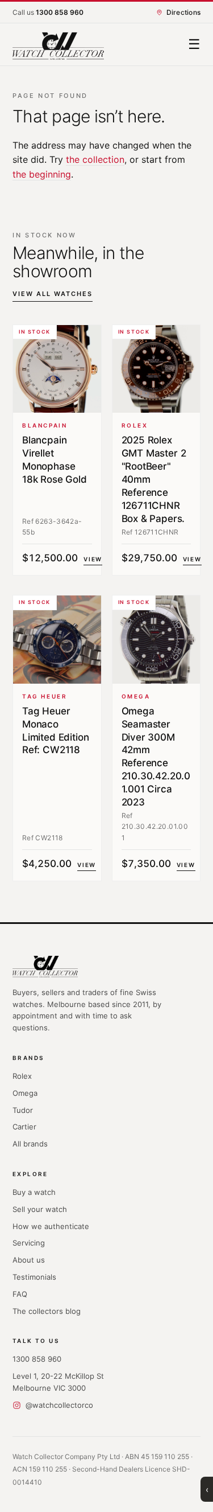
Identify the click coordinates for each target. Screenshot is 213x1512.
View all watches (52, 294)
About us (28, 1259)
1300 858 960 (36, 1358)
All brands (30, 1143)
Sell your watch (39, 1209)
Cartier (24, 1126)
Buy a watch (34, 1192)
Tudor (22, 1110)
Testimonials (34, 1276)
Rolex (22, 1075)
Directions (183, 12)
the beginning (41, 174)
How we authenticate (50, 1226)
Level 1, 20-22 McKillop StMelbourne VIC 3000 (58, 1381)
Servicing (28, 1242)
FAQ (19, 1294)
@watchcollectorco (59, 1405)
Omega (24, 1093)
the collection (95, 159)
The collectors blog (46, 1311)
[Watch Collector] (58, 45)
